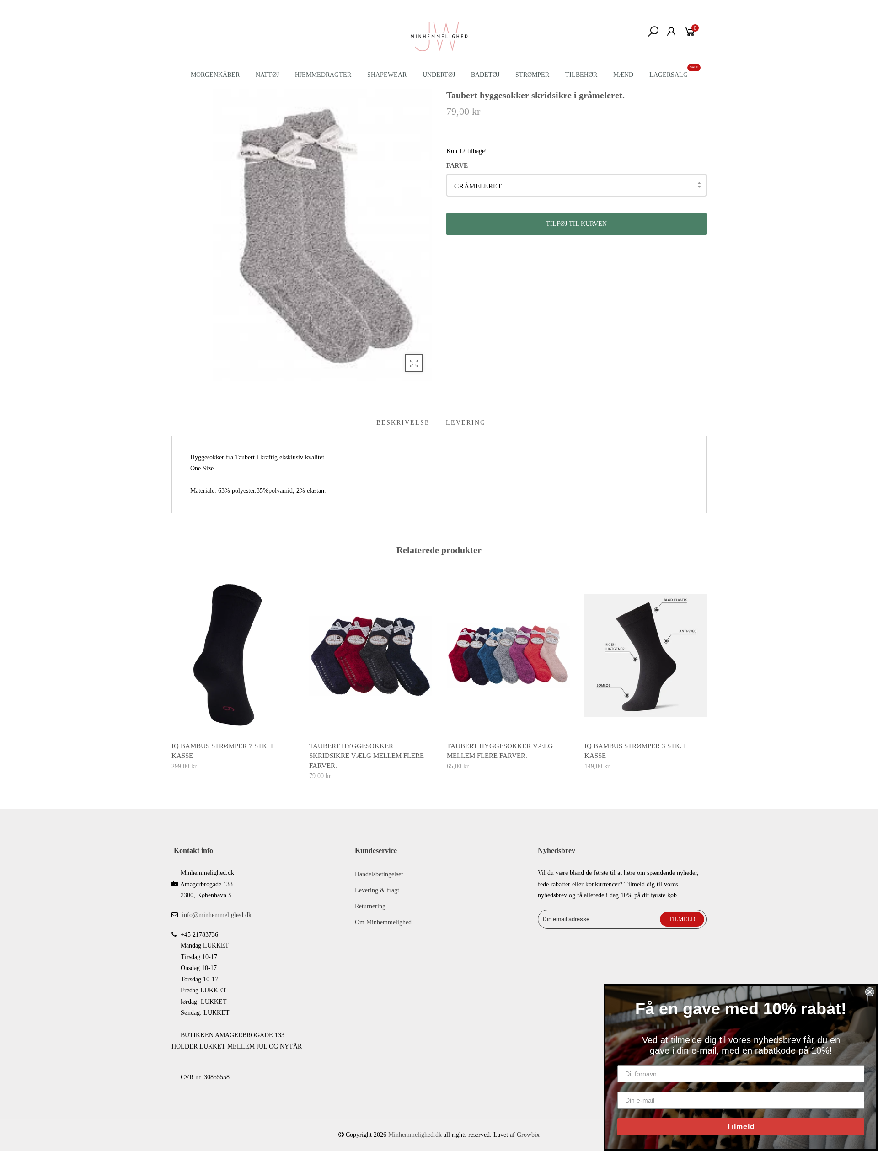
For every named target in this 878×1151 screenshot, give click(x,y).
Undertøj (439, 74)
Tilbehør (581, 74)
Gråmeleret (478, 186)
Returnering (370, 906)
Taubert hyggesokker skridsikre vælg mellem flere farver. (366, 755)
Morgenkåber (215, 74)
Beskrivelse (403, 422)
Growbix (528, 1134)
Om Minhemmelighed (383, 922)
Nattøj (267, 74)
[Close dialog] (869, 991)
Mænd (623, 74)
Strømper (532, 74)
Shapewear (387, 74)
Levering (466, 422)
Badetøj (485, 74)
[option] (233, 674)
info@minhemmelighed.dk (217, 914)
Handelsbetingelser (379, 874)
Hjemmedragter (323, 74)
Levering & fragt (377, 890)
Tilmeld (741, 1126)
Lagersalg (668, 74)
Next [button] (707, 672)
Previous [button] (171, 672)
